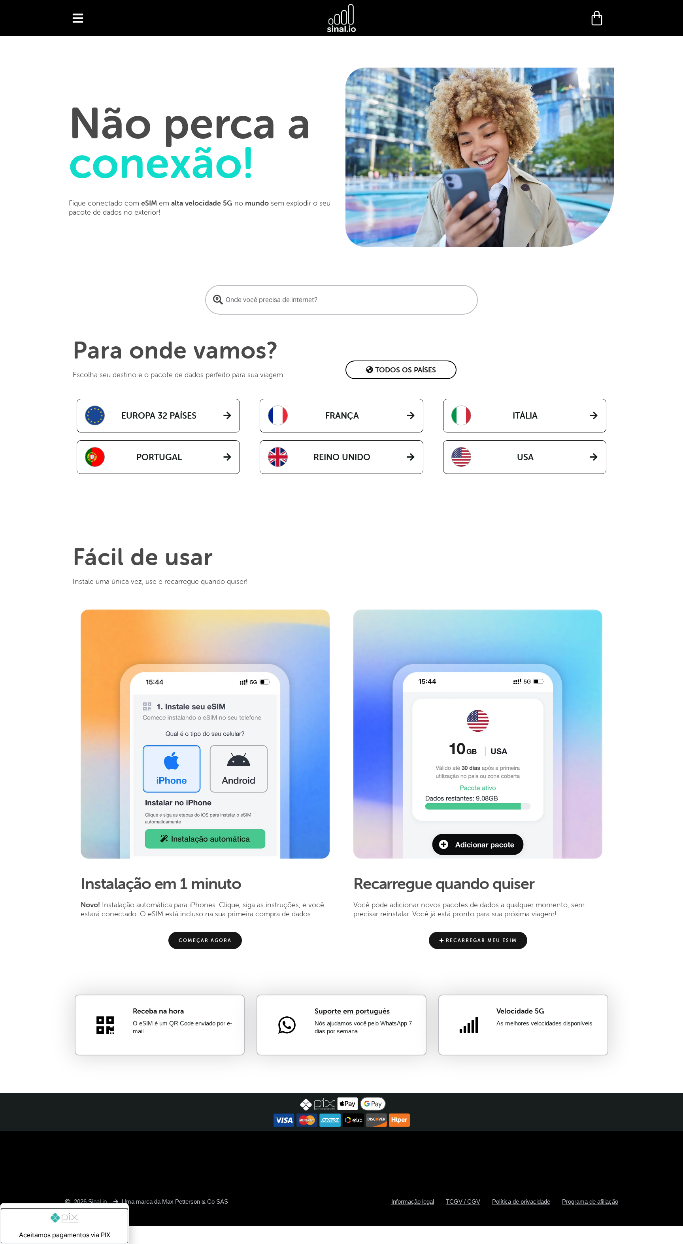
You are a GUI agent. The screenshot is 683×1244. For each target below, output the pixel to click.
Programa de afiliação (590, 1201)
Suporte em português (352, 1011)
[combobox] (341, 300)
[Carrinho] (596, 18)
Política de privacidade (521, 1201)
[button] (78, 18)
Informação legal (412, 1201)
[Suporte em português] (287, 1025)
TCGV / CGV (463, 1201)
